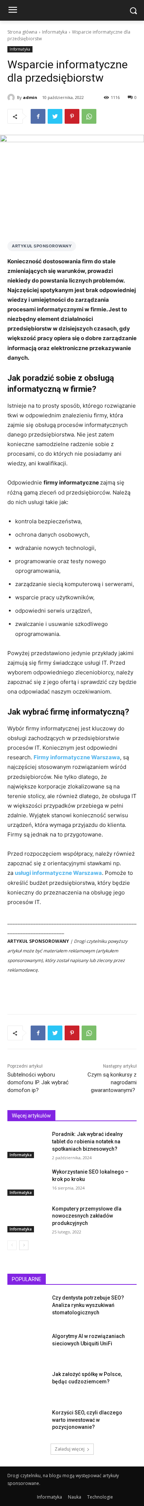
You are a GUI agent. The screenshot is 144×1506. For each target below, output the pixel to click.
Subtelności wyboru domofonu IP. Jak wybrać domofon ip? (38, 1082)
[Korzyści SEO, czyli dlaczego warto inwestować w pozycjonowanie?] (26, 1423)
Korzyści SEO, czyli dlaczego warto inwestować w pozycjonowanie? (87, 1420)
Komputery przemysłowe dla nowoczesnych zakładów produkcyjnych (86, 1216)
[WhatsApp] (89, 116)
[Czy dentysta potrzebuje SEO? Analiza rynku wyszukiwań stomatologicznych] (26, 1308)
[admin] (12, 97)
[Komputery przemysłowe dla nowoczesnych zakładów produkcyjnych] (26, 1219)
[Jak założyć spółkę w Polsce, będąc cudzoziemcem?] (26, 1384)
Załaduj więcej (70, 1449)
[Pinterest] (72, 116)
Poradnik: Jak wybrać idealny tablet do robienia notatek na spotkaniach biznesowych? (87, 1141)
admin (30, 97)
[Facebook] (38, 116)
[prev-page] (12, 1245)
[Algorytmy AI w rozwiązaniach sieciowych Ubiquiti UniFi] (26, 1346)
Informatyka (54, 32)
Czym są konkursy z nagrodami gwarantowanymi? (112, 1082)
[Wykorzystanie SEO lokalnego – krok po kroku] (26, 1182)
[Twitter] (55, 116)
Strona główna (22, 32)
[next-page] (23, 1245)
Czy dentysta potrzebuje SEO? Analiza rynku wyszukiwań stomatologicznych (88, 1305)
